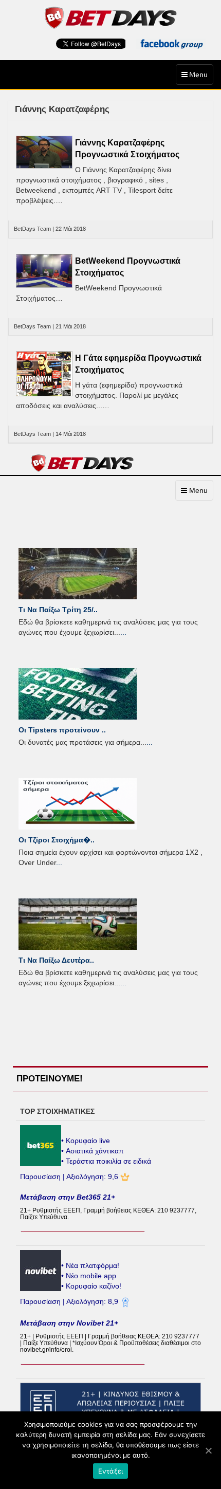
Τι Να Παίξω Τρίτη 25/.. (58, 609)
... (123, 632)
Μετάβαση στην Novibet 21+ (69, 1323)
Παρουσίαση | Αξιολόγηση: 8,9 (70, 1301)
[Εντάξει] (208, 1450)
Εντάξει (110, 1471)
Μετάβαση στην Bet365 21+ (67, 1197)
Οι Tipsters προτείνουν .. (62, 730)
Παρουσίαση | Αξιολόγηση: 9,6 (70, 1176)
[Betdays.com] (110, 17)
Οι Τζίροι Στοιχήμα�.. (57, 840)
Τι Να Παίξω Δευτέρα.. (56, 960)
